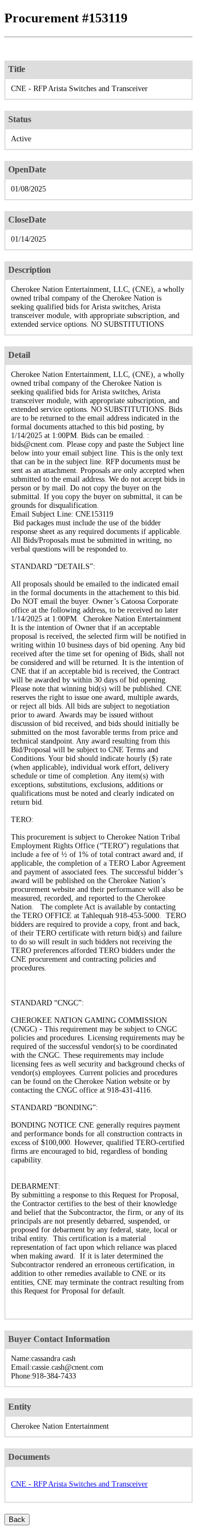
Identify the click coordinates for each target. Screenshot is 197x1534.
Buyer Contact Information (59, 1339)
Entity (19, 1406)
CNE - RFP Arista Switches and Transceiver (79, 1484)
